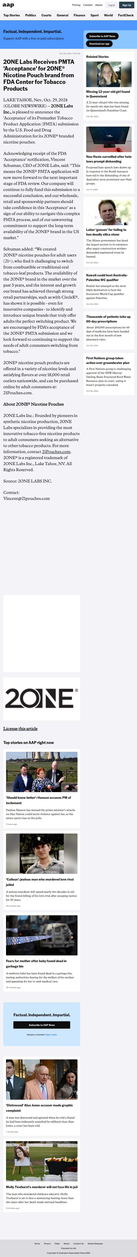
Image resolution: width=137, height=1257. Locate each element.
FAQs (57, 1243)
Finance (79, 15)
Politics (30, 15)
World (108, 15)
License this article (20, 729)
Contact (88, 5)
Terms (37, 1243)
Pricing (76, 5)
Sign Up (126, 5)
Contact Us (78, 1243)
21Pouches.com (56, 452)
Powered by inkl (68, 1248)
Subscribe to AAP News (102, 36)
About (98, 5)
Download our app (99, 43)
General (62, 15)
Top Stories (11, 15)
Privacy (47, 1243)
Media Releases (95, 1243)
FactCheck (126, 15)
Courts (46, 15)
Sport (95, 15)
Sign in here (51, 1034)
